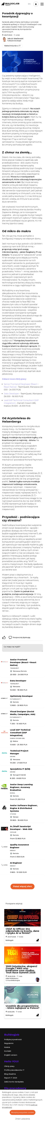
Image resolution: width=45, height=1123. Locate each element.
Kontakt (7, 1051)
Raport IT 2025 (10, 1078)
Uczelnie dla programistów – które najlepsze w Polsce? (22, 1007)
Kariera (7, 1047)
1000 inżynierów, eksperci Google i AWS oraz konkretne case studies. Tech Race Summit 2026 (21, 969)
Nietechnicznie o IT (12, 46)
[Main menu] (42, 4)
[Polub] (4, 637)
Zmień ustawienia (22, 1119)
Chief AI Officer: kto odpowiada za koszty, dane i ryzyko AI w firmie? (22, 930)
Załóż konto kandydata (14, 1082)
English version (10, 1055)
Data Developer (11, 394)
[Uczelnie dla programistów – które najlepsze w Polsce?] (22, 994)
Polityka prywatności (13, 1039)
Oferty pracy (9, 1066)
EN (29, 4)
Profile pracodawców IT (14, 1070)
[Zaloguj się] (35, 4)
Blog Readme (10, 1074)
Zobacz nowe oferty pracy (14, 379)
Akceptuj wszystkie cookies (22, 1112)
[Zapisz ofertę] (43, 659)
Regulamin (9, 1043)
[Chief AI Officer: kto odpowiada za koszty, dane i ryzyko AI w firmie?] (22, 917)
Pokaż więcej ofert (22, 886)
